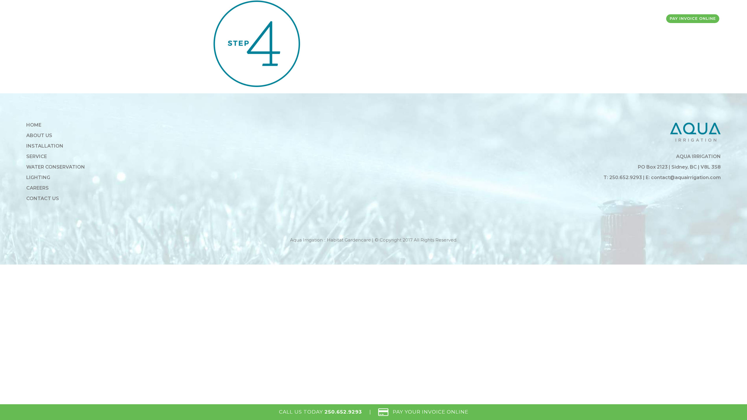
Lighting (38, 177)
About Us (39, 135)
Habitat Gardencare (349, 240)
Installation (44, 146)
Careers (37, 188)
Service (36, 156)
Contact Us (42, 198)
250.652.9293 (626, 177)
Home (33, 125)
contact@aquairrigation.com (686, 177)
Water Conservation (55, 167)
